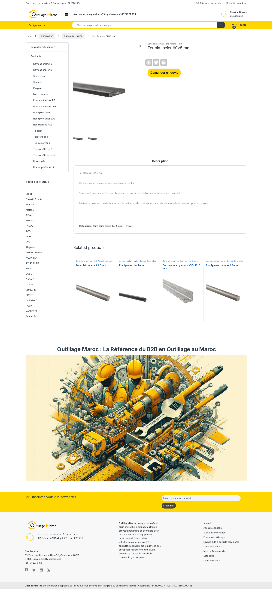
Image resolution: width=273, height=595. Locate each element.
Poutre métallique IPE (44, 100)
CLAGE (29, 284)
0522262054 (236, 16)
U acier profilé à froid (44, 167)
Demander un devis (164, 72)
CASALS (30, 279)
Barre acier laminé (73, 36)
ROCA (29, 305)
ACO (28, 231)
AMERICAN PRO (34, 252)
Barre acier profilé (42, 69)
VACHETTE (31, 311)
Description (160, 161)
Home (29, 36)
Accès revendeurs (238, 3)
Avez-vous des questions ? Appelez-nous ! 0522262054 (53, 3)
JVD (28, 242)
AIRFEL (29, 236)
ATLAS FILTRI (32, 263)
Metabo (30, 209)
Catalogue (208, 555)
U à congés (39, 161)
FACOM (29, 225)
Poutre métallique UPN (44, 106)
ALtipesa (30, 247)
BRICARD (30, 220)
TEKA (28, 215)
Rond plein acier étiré (44, 118)
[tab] (160, 162)
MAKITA (30, 204)
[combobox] (144, 25)
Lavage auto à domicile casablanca (221, 542)
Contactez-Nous (211, 560)
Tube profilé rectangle (44, 155)
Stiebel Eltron (32, 316)
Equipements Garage (214, 537)
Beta (28, 268)
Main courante (40, 94)
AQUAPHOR (32, 257)
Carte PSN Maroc (212, 546)
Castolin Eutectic (34, 199)
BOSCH (29, 273)
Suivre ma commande (210, 3)
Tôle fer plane (40, 136)
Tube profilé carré (42, 149)
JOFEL (29, 194)
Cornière (184, 261)
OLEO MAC (31, 300)
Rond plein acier (41, 112)
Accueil (207, 523)
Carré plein (39, 76)
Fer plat (178, 44)
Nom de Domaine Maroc (215, 551)
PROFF (29, 295)
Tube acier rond (41, 143)
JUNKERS (31, 290)
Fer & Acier (46, 36)
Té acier (37, 130)
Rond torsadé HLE (42, 124)
